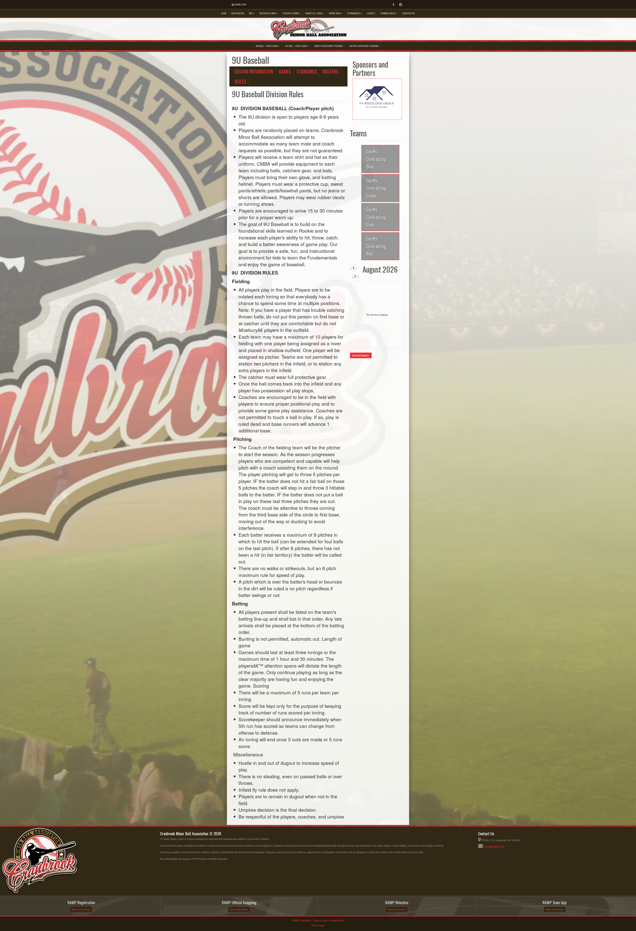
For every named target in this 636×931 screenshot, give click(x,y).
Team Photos (408, 13)
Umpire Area (334, 13)
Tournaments (353, 13)
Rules (240, 81)
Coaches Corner (291, 13)
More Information (81, 909)
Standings (307, 71)
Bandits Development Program (328, 46)
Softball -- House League (296, 46)
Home (223, 13)
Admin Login (318, 925)
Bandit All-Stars (313, 13)
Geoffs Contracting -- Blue (380, 159)
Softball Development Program (363, 46)
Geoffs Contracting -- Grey (380, 217)
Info (251, 13)
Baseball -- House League (267, 46)
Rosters (330, 71)
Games (285, 71)
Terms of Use (320, 920)
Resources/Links (268, 13)
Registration (237, 13)
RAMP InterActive (301, 920)
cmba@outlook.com (493, 846)
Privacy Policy (336, 920)
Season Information (253, 71)
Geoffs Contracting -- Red (380, 246)
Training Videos (387, 13)
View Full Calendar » (361, 355)
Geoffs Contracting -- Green (380, 188)
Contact (371, 13)
